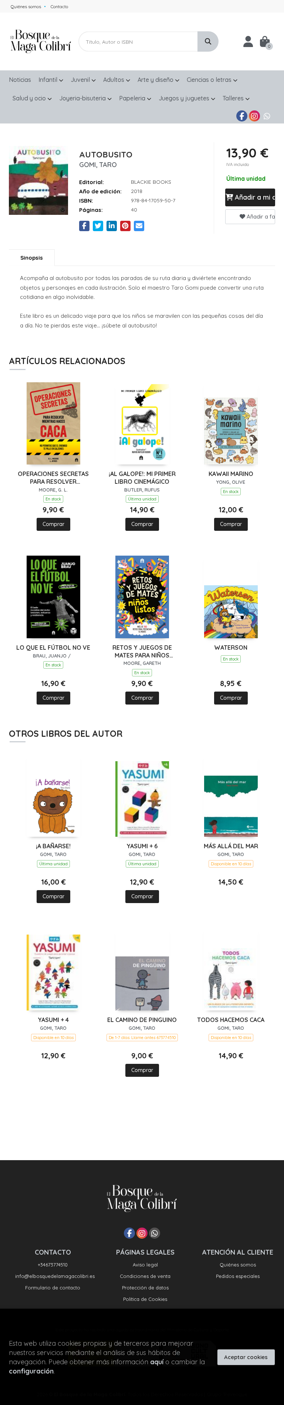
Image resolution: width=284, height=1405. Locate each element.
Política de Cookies (145, 1299)
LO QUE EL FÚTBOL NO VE (53, 647)
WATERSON (230, 647)
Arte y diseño (156, 79)
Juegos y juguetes (185, 98)
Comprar (53, 524)
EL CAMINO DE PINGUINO (142, 1019)
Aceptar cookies (246, 1357)
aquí (156, 1362)
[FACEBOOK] (241, 115)
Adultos (114, 79)
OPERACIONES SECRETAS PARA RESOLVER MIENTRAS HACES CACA (53, 478)
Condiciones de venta (145, 1276)
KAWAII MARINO (231, 473)
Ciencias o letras (210, 79)
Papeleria (133, 98)
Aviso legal (145, 1265)
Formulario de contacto (52, 1288)
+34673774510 (53, 1265)
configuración (31, 1371)
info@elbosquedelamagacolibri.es (55, 1276)
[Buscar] (208, 41)
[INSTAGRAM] (254, 115)
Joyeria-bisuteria (83, 98)
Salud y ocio (30, 98)
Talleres (234, 98)
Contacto (59, 6)
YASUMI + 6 (142, 846)
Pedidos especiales (238, 1276)
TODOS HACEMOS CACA (230, 1019)
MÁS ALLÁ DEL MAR (231, 846)
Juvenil (81, 79)
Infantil (48, 79)
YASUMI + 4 (53, 1019)
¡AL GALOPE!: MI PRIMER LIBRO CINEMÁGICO (142, 477)
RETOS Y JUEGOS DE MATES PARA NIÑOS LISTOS (142, 651)
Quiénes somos (26, 6)
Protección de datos (145, 1288)
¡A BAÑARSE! (53, 846)
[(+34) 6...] (267, 115)
